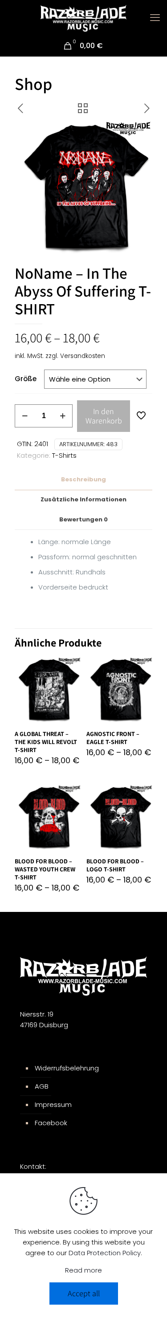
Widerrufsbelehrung (67, 1068)
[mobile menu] (155, 17)
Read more (83, 1270)
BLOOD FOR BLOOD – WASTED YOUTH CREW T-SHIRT (45, 869)
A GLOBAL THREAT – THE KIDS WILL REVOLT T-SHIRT (46, 742)
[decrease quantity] (25, 416)
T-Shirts (64, 455)
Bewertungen (83, 519)
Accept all (84, 1293)
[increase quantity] (62, 416)
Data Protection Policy (105, 1252)
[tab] (83, 480)
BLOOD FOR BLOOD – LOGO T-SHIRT (115, 865)
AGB (42, 1086)
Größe (26, 378)
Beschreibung (83, 479)
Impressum (53, 1104)
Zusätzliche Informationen (83, 499)
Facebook (51, 1122)
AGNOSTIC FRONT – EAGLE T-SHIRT (112, 738)
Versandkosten (82, 356)
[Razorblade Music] (83, 17)
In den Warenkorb (104, 416)
